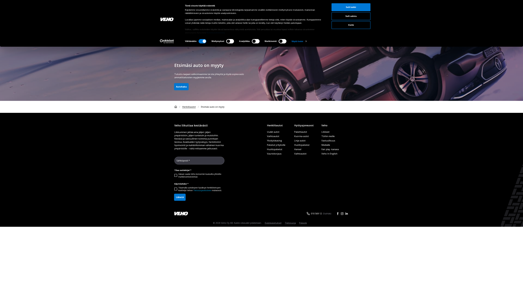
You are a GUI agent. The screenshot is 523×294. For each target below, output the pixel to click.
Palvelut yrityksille (276, 144)
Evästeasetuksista (215, 33)
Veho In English (329, 153)
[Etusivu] (175, 106)
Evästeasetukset (273, 222)
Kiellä (351, 25)
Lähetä (180, 197)
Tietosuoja (290, 222)
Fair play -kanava (330, 149)
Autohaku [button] (181, 86)
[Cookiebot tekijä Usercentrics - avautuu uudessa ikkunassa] (167, 41)
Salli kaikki (351, 7)
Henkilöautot (189, 106)
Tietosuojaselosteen (202, 190)
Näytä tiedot (297, 41)
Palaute (303, 222)
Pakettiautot (300, 131)
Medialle (325, 144)
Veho (324, 125)
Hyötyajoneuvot (304, 125)
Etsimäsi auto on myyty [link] (212, 106)
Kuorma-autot (301, 136)
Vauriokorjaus (274, 153)
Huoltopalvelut (274, 149)
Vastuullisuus (328, 140)
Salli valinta (350, 16)
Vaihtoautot (273, 136)
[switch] (230, 41)
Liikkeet (325, 131)
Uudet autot (273, 131)
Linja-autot (299, 140)
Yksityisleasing (274, 140)
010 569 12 (316, 213)
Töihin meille (328, 136)
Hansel (297, 149)
